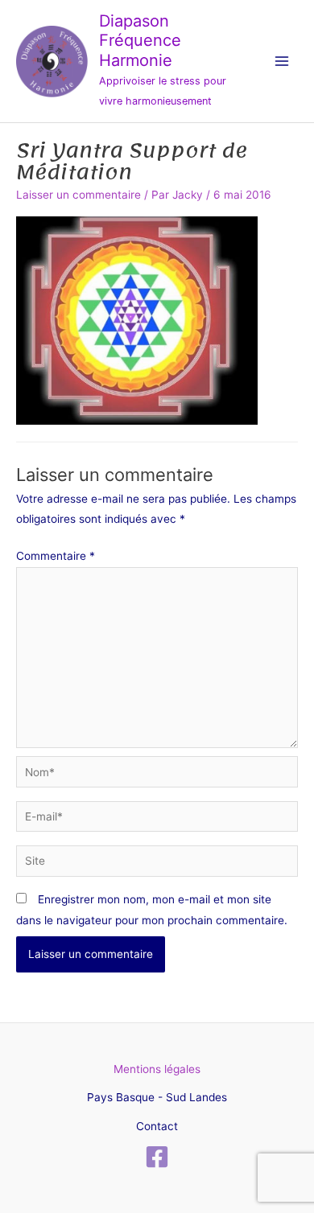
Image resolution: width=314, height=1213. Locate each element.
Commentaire (55, 555)
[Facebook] (157, 1157)
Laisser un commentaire (78, 194)
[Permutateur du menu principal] (282, 61)
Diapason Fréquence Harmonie (140, 40)
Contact (157, 1126)
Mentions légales (157, 1069)
